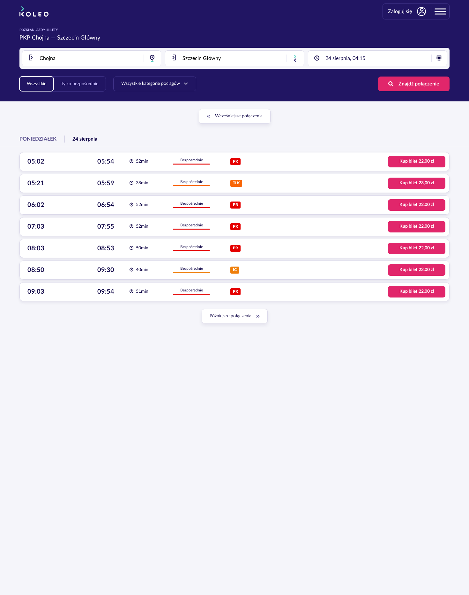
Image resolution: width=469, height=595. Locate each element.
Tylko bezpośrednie (79, 84)
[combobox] (92, 58)
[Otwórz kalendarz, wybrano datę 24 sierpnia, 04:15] (439, 58)
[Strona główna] (33, 11)
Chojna (40, 38)
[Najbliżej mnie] (152, 58)
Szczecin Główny (78, 38)
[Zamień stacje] (295, 58)
